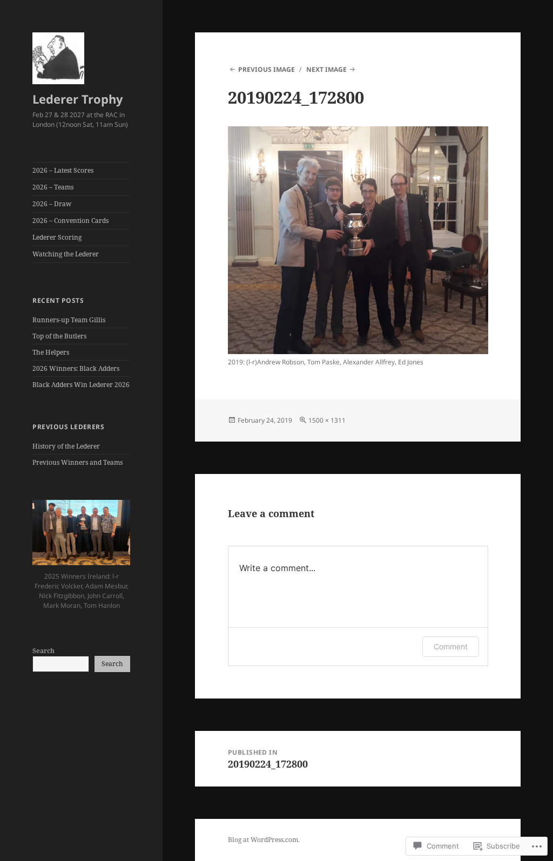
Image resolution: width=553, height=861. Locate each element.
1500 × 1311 (327, 420)
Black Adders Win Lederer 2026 (81, 384)
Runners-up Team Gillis (68, 319)
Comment (451, 646)
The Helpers (50, 352)
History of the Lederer (66, 446)
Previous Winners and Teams (77, 462)
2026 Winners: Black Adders (75, 368)
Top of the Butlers (59, 336)
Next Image (326, 69)
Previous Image (266, 69)
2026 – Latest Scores (62, 170)
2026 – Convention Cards (70, 220)
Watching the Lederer (65, 254)
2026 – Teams (52, 187)
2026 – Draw (51, 203)
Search (43, 650)
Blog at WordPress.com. (264, 839)
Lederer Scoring (57, 237)
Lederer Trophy (77, 99)
